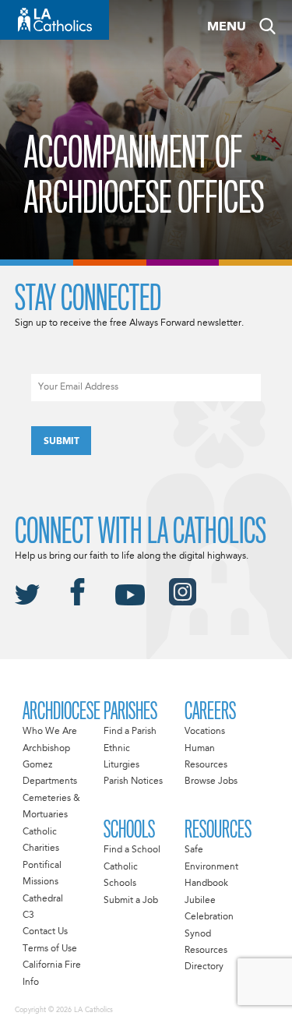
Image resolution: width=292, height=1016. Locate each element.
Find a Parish (130, 731)
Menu (226, 27)
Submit (61, 441)
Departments (50, 781)
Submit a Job (131, 900)
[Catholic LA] (54, 20)
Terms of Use (50, 949)
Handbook (206, 883)
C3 (28, 915)
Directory (204, 967)
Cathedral (43, 899)
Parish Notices (133, 781)
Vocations (205, 731)
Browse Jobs (211, 781)
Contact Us (45, 932)
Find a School (132, 850)
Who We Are (50, 731)
